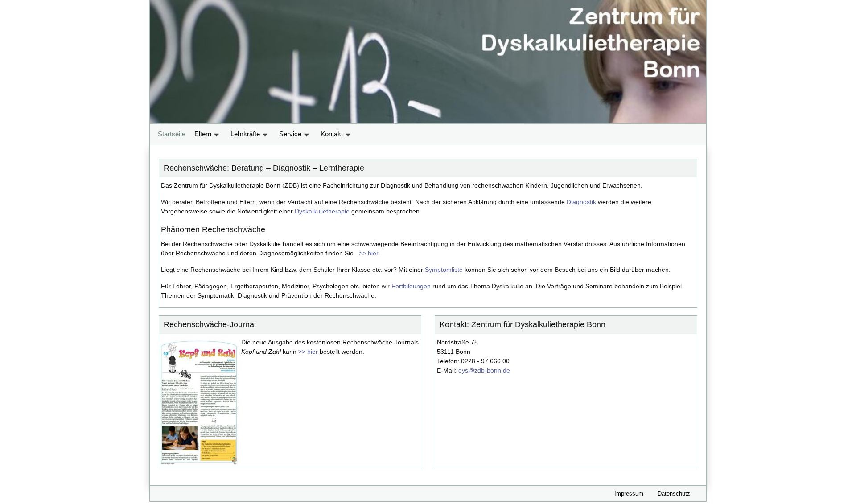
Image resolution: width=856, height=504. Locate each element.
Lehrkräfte (246, 134)
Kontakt (333, 134)
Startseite (171, 134)
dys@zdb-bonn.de (484, 370)
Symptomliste (444, 269)
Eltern (203, 134)
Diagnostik (581, 201)
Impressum (628, 493)
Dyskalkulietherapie (322, 211)
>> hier (366, 253)
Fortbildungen (411, 286)
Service (291, 134)
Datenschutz (674, 493)
